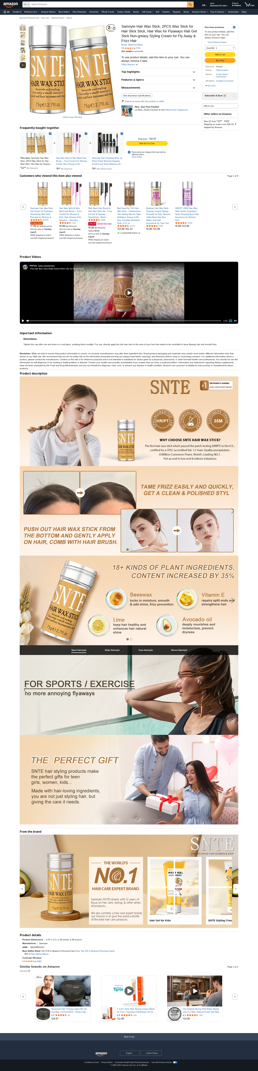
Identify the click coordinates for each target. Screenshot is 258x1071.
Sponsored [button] (24, 971)
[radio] (23, 28)
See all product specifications (137, 95)
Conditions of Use (91, 1062)
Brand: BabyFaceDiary (132, 44)
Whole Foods (108, 12)
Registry (177, 12)
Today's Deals (123, 12)
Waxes (69, 18)
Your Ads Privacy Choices (161, 1062)
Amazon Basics (48, 12)
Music (186, 12)
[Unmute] (235, 321)
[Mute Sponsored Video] (87, 1003)
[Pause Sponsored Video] (87, 997)
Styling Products (57, 18)
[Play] (22, 320)
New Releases (79, 12)
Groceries (94, 12)
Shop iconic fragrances (177, 110)
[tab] (127, 549)
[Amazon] (10, 4)
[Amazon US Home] (101, 1054)
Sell (157, 12)
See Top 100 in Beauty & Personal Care (95, 951)
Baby (244, 12)
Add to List (209, 106)
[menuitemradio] (230, 321)
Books (136, 12)
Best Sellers (64, 12)
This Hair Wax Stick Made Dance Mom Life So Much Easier (57, 268)
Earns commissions (46, 265)
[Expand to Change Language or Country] (206, 5)
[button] (6, 12)
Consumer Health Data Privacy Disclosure (132, 1062)
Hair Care (45, 18)
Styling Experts (222, 70)
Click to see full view (72, 117)
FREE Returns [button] (128, 64)
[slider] (123, 320)
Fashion (166, 12)
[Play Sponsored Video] (129, 991)
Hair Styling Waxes (40, 954)
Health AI (17, 12)
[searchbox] (108, 4)
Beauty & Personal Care (29, 18)
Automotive (233, 12)
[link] (72, 143)
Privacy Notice (107, 1062)
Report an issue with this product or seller (144, 101)
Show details (137, 157)
